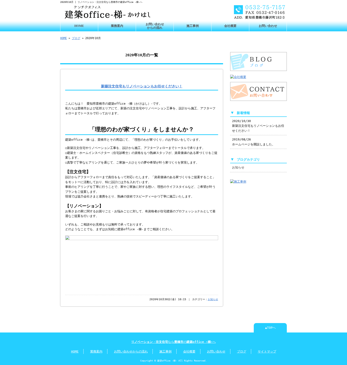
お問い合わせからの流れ (155, 26)
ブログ (76, 38)
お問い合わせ (268, 26)
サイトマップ (267, 351)
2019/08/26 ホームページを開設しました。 (253, 142)
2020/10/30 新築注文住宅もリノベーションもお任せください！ (258, 125)
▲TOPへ (270, 327)
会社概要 (230, 26)
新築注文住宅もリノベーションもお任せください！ (141, 86)
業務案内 (117, 26)
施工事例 (192, 26)
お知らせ (213, 299)
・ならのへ (173, 342)
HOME (79, 26)
